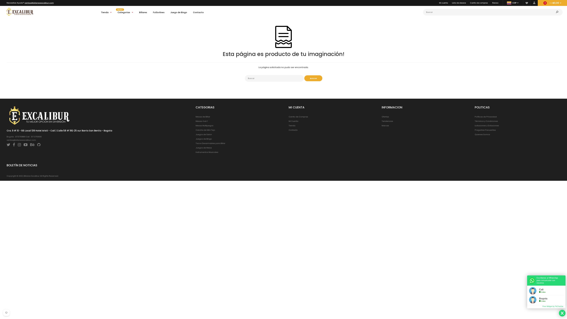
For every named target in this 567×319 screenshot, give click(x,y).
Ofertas (385, 116)
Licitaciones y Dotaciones (487, 125)
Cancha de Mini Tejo (205, 130)
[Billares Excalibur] (20, 15)
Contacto (293, 130)
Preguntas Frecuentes (485, 130)
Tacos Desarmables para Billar (210, 143)
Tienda (292, 125)
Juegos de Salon (204, 134)
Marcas (385, 125)
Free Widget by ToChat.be (552, 306)
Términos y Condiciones (486, 121)
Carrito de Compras (298, 116)
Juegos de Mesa (204, 147)
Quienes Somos (482, 134)
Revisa (495, 3)
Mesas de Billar (203, 116)
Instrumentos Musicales (207, 152)
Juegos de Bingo (204, 138)
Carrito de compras (479, 3)
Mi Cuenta (293, 121)
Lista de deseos (459, 3)
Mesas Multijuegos (204, 125)
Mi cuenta (443, 3)
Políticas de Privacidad (486, 116)
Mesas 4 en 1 (202, 121)
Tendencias (387, 121)
